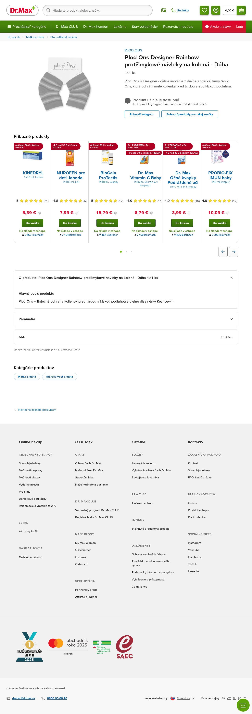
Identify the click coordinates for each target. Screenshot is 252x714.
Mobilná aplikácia (30, 557)
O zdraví (80, 557)
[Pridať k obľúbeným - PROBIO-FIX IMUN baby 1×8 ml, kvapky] (233, 146)
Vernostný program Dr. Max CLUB (97, 510)
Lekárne (120, 26)
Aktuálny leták (28, 531)
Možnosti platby (29, 477)
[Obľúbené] (204, 10)
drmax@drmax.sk (23, 698)
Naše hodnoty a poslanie (91, 484)
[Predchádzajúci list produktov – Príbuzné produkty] (223, 252)
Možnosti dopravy (30, 470)
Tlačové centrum (142, 503)
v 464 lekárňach (71, 234)
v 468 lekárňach (34, 234)
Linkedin (193, 571)
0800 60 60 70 (57, 698)
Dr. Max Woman (85, 542)
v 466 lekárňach (183, 234)
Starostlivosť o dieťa (59, 376)
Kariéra (192, 503)
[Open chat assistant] (243, 705)
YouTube (193, 550)
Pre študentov (197, 517)
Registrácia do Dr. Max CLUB (94, 517)
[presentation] (32, 155)
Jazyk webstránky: (156, 698)
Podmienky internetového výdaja (153, 572)
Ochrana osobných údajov (149, 554)
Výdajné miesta (29, 484)
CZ (229, 698)
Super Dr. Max (84, 477)
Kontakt (193, 463)
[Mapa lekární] (163, 10)
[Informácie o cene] (39, 213)
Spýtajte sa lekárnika (145, 477)
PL (234, 698)
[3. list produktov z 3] (131, 251)
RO (240, 698)
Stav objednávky (145, 26)
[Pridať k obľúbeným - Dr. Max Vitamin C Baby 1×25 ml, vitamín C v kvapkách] (158, 146)
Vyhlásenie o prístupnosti (148, 579)
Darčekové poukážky (32, 498)
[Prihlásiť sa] (215, 10)
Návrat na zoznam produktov (37, 409)
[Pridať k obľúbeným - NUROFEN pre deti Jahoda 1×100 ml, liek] (84, 146)
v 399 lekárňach (221, 234)
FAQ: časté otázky (199, 477)
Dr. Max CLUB (67, 26)
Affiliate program (86, 596)
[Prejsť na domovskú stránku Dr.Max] (22, 10)
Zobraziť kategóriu (142, 114)
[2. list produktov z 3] (126, 251)
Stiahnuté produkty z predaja (151, 528)
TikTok (192, 564)
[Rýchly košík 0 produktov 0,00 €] (241, 10)
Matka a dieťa (27, 376)
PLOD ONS (133, 50)
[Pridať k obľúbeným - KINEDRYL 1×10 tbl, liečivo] (46, 146)
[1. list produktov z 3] (121, 252)
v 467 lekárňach (108, 234)
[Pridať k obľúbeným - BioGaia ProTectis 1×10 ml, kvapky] (121, 146)
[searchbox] (98, 10)
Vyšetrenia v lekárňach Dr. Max (151, 470)
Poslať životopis (198, 510)
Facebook (194, 557)
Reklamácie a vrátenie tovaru (37, 505)
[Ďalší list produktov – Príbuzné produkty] (233, 252)
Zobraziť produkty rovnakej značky (190, 114)
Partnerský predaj (86, 589)
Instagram (194, 542)
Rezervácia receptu (178, 26)
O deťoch (81, 564)
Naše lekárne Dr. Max (89, 470)
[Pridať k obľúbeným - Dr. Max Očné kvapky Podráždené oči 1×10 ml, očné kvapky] (196, 146)
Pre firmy (24, 491)
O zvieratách (83, 550)
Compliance (139, 586)
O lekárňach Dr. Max (88, 463)
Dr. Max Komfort (95, 26)
